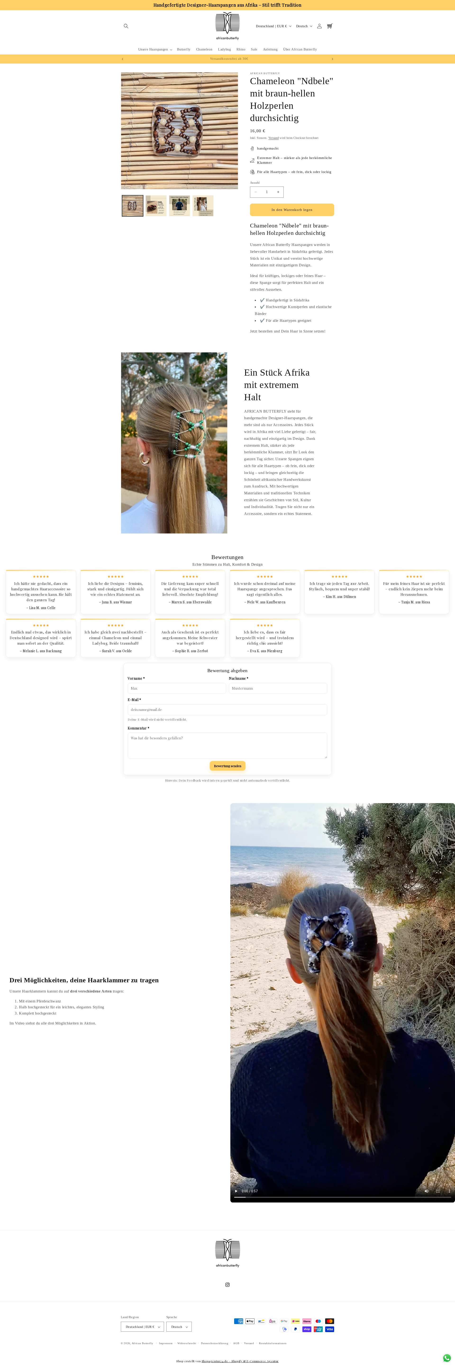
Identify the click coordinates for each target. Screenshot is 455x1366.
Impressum (166, 1343)
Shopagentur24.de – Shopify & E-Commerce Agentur (240, 1361)
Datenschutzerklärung (214, 1343)
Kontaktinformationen (273, 1343)
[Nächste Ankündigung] (332, 59)
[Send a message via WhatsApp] (447, 1358)
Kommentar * (139, 728)
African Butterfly (142, 1343)
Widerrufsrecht (186, 1343)
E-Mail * (134, 699)
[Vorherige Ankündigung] (122, 59)
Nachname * (239, 678)
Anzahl (255, 182)
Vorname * (136, 678)
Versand (273, 138)
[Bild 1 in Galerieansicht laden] (132, 205)
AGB (236, 1343)
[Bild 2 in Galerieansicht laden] (156, 205)
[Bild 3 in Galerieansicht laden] (179, 205)
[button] (126, 26)
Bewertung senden (227, 766)
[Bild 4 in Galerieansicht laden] (203, 205)
